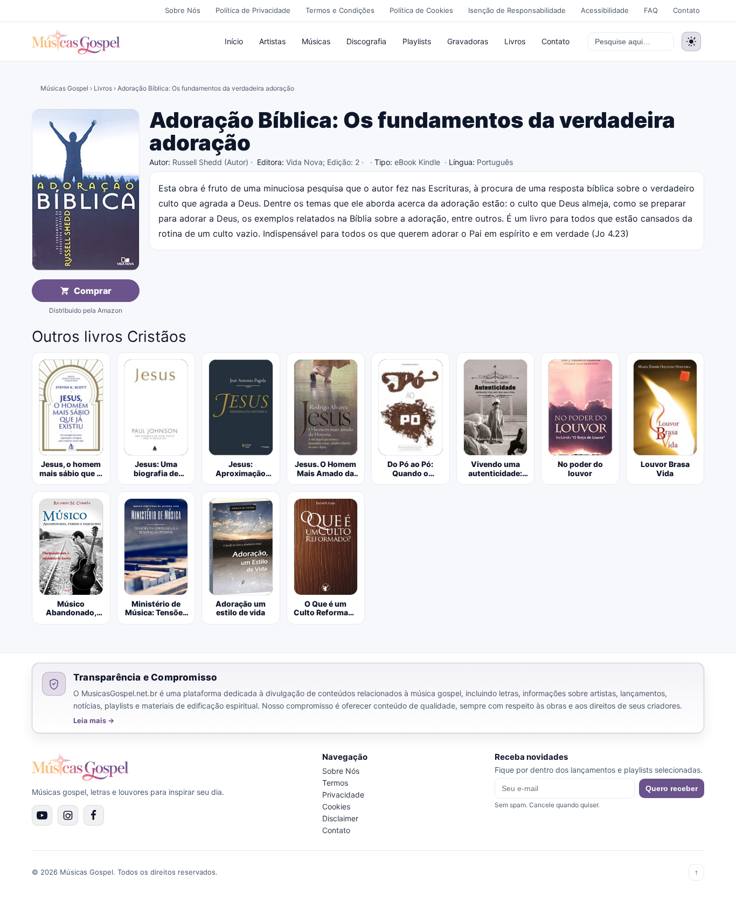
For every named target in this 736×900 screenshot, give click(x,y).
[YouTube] (42, 815)
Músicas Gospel (64, 88)
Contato (686, 10)
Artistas (272, 41)
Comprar (93, 290)
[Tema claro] (691, 41)
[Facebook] (94, 815)
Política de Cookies (421, 10)
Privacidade (343, 794)
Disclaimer (340, 818)
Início (234, 41)
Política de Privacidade (253, 10)
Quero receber (671, 788)
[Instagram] (68, 815)
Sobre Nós (182, 10)
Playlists (416, 41)
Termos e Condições (339, 10)
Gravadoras (467, 41)
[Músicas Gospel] (76, 41)
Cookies (336, 806)
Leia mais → (93, 720)
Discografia (366, 41)
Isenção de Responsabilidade (517, 10)
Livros (514, 41)
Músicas (316, 41)
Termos (335, 782)
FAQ (651, 10)
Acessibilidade (605, 10)
